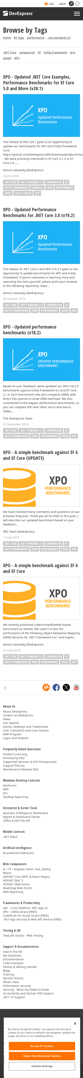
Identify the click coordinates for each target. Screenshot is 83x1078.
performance (36, 37)
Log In (62, 3)
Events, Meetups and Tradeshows (25, 727)
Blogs (6, 970)
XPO (17, 58)
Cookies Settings (42, 1066)
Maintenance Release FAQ (20, 769)
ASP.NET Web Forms (16, 884)
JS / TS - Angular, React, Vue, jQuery (27, 869)
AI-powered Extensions (18, 853)
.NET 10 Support (14, 997)
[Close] (75, 1023)
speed (7, 58)
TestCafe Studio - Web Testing (23, 935)
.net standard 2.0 (59, 37)
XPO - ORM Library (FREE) (20, 912)
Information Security (17, 986)
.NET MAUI (10, 837)
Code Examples (13, 963)
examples (37, 188)
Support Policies (14, 765)
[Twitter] (66, 687)
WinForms (10, 785)
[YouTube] (76, 687)
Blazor (7, 873)
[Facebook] (56, 687)
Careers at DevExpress (18, 715)
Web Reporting (13, 892)
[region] (42, 1048)
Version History (13, 978)
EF (39, 52)
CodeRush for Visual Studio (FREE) (26, 915)
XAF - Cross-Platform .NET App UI (25, 908)
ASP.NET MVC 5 (13, 880)
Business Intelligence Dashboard (25, 813)
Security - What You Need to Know (26, 989)
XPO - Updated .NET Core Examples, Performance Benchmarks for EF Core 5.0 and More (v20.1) (38, 82)
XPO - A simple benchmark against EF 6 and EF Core (40, 568)
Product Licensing (15, 754)
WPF (6, 789)
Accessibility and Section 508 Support (28, 993)
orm (72, 52)
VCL (5, 793)
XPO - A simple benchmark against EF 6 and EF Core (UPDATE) (40, 455)
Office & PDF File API (16, 820)
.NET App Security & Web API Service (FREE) (32, 919)
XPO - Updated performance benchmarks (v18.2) (29, 330)
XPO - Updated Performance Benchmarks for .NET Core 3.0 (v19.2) (39, 212)
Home (7, 37)
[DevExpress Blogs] (46, 687)
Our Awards (11, 723)
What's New (11, 982)
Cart (51, 3)
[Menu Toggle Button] (77, 14)
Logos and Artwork (15, 738)
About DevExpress (15, 711)
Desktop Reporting (15, 797)
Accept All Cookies (42, 1045)
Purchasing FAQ (14, 758)
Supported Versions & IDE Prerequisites (30, 762)
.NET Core (9, 52)
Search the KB (12, 952)
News (6, 719)
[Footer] (5, 687)
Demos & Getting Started (20, 967)
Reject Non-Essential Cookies (42, 1055)
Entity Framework (55, 52)
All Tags (19, 37)
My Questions (12, 955)
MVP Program (12, 734)
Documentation (13, 959)
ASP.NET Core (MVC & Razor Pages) (26, 877)
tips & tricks (23, 193)
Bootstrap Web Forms (17, 888)
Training (8, 974)
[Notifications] (77, 3)
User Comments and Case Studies (26, 730)
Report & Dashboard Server (21, 817)
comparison (27, 52)
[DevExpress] (18, 13)
